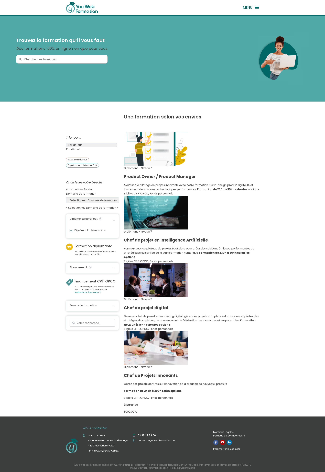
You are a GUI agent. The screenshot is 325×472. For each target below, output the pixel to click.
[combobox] (73, 149)
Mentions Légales (223, 432)
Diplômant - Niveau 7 (88, 230)
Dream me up (188, 467)
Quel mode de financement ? (87, 292)
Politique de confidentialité (229, 435)
